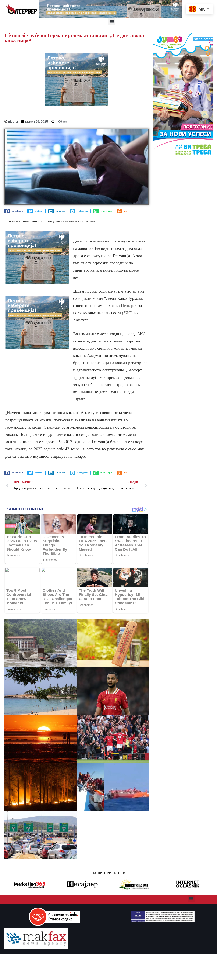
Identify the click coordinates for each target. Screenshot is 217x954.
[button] (111, 21)
